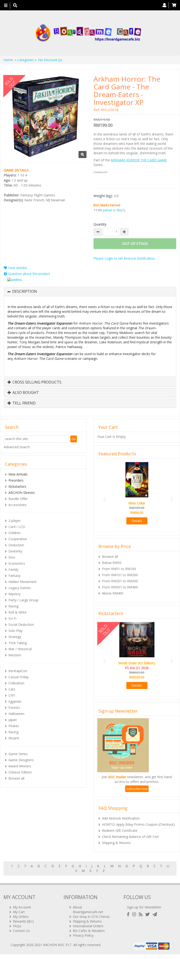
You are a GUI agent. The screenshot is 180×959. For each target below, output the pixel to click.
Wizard (13, 738)
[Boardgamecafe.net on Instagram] (135, 914)
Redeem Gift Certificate (119, 830)
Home (8, 60)
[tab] (90, 291)
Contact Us (21, 930)
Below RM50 (111, 562)
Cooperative (17, 539)
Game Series (18, 754)
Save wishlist (17, 268)
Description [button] (24, 291)
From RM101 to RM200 (120, 575)
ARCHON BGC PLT (57, 945)
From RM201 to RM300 (120, 581)
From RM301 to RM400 (120, 587)
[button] (103, 496)
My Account (22, 907)
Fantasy (14, 575)
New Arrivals (17, 474)
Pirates (13, 726)
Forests (14, 707)
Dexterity (15, 551)
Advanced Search (17, 447)
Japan (12, 719)
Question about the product (28, 273)
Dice (11, 557)
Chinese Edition (20, 772)
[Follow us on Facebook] (129, 914)
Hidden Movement (22, 581)
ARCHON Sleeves (21, 492)
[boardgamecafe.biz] (88, 33)
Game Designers (21, 760)
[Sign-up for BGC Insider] (155, 914)
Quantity (100, 224)
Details (136, 521)
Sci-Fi (12, 618)
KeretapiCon (17, 671)
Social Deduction (21, 624)
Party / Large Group (23, 600)
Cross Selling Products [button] (36, 382)
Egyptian (14, 701)
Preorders (15, 480)
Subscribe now (136, 789)
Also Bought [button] (25, 393)
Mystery (14, 594)
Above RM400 (112, 593)
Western (14, 655)
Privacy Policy (83, 935)
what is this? (114, 210)
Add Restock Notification (121, 818)
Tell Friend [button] (23, 403)
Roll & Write (17, 612)
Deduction (16, 545)
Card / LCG (16, 526)
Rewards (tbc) (23, 921)
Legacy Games (19, 588)
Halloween (16, 713)
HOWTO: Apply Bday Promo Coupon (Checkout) (138, 824)
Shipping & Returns (116, 842)
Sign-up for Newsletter (144, 907)
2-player (14, 520)
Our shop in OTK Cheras (91, 916)
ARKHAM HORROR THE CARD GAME (139, 160)
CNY (11, 695)
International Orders (88, 926)
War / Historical (20, 649)
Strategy (14, 636)
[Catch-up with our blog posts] (141, 914)
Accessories (17, 505)
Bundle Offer (18, 498)
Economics (16, 563)
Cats (11, 689)
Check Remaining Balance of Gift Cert (130, 836)
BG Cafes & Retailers (89, 930)
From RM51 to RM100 (119, 569)
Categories (25, 60)
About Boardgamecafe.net (88, 909)
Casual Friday (18, 677)
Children (14, 533)
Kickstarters (17, 486)
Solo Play (15, 630)
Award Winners (19, 766)
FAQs (17, 926)
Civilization (16, 683)
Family (13, 569)
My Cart (19, 912)
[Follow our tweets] (148, 914)
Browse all (16, 778)
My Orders (21, 916)
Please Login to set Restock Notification (124, 258)
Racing (13, 606)
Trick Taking (17, 643)
